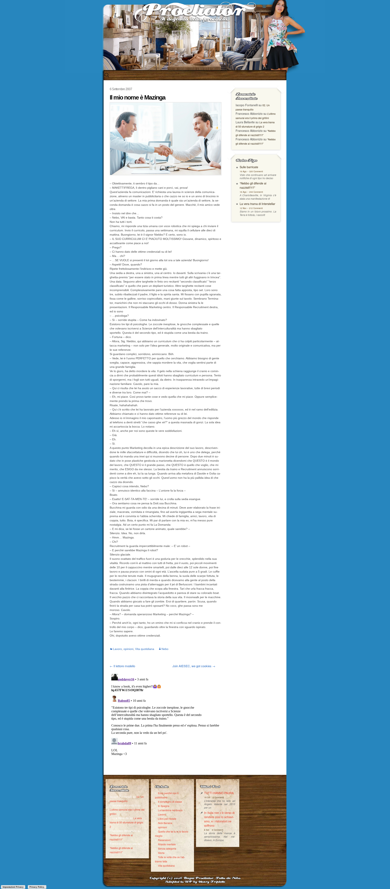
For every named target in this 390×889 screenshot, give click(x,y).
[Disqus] (165, 723)
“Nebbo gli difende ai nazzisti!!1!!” (253, 185)
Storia (161, 852)
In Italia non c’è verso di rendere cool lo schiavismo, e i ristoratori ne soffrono (219, 819)
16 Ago (243, 192)
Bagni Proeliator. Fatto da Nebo (212, 878)
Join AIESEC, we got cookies (193, 666)
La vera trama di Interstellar (257, 204)
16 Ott (207, 797)
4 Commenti (217, 829)
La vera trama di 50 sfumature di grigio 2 (126, 822)
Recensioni (164, 840)
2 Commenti (218, 797)
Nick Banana (165, 823)
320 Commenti (256, 171)
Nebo (164, 649)
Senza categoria (167, 848)
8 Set (206, 829)
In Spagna (163, 806)
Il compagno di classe (170, 801)
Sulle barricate (249, 167)
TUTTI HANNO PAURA (219, 793)
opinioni (128, 649)
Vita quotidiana (144, 649)
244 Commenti (256, 192)
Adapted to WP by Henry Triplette (195, 882)
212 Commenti (256, 208)
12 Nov (243, 208)
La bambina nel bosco (170, 810)
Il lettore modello (122, 666)
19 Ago (243, 171)
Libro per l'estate (167, 818)
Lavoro (117, 649)
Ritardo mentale (167, 844)
